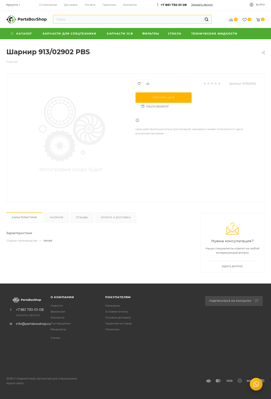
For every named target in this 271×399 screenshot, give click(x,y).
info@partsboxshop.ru (33, 324)
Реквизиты (58, 329)
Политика (112, 329)
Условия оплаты (116, 311)
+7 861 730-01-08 (30, 309)
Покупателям (118, 297)
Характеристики (24, 217)
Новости (57, 305)
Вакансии (58, 311)
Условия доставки (118, 317)
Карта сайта (15, 383)
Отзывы (82, 217)
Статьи (55, 337)
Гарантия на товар (118, 323)
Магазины (112, 305)
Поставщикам (61, 323)
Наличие (57, 217)
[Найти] (206, 19)
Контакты (57, 317)
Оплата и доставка (116, 217)
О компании (62, 297)
